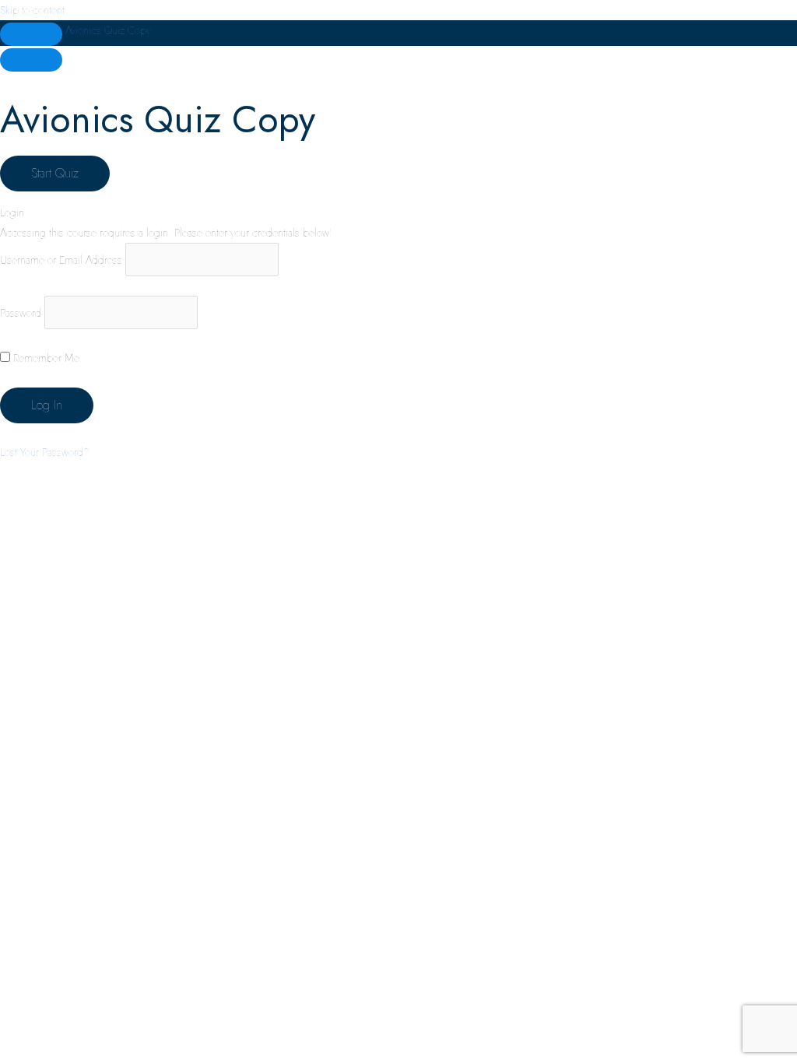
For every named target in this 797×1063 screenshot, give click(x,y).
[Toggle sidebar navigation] (31, 34)
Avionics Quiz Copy (108, 30)
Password (20, 312)
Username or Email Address (61, 260)
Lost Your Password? (45, 452)
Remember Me (44, 358)
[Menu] (31, 60)
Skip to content (32, 10)
